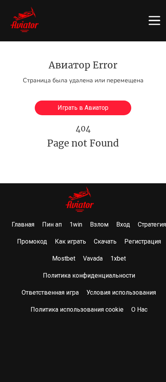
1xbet (118, 258)
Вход (123, 224)
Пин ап (52, 224)
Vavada (93, 258)
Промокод (32, 241)
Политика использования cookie (77, 309)
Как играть (70, 241)
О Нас (139, 309)
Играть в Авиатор (83, 107)
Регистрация (142, 241)
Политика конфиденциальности (89, 275)
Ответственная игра (50, 292)
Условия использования (121, 292)
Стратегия (152, 224)
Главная (23, 224)
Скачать (105, 241)
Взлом (99, 224)
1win (75, 224)
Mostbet (63, 258)
